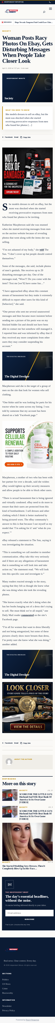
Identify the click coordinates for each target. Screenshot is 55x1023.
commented (27, 615)
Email (16, 137)
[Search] (44, 12)
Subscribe (29, 919)
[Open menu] (50, 12)
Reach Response (32, 1020)
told (42, 249)
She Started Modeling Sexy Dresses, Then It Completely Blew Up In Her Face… (23, 867)
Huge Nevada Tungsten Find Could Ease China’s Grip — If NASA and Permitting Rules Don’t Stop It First (34, 22)
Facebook (9, 137)
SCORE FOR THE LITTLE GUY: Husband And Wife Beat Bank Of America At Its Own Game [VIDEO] (36, 798)
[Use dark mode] (50, 2)
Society (6, 31)
